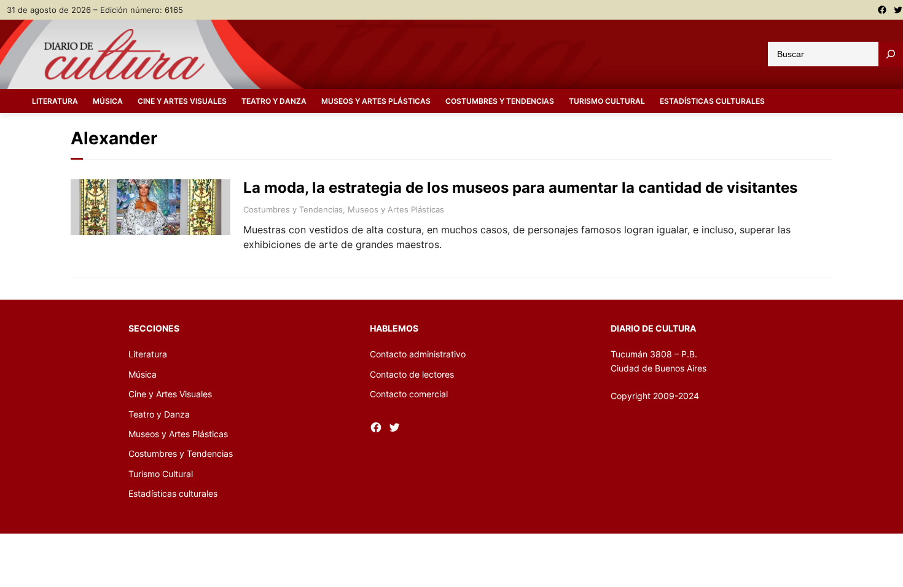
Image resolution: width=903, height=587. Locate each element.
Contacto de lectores (412, 374)
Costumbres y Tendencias (293, 209)
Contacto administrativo (418, 354)
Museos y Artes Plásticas (396, 209)
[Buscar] (890, 54)
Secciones (153, 328)
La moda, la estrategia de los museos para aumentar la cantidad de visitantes (520, 187)
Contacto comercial (409, 394)
